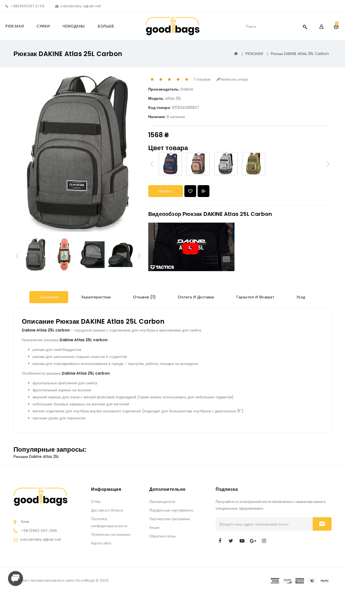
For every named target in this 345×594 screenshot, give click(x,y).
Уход (300, 297)
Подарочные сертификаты (171, 510)
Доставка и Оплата (107, 510)
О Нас (96, 501)
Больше (106, 26)
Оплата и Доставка (195, 297)
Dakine (187, 89)
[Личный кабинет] (321, 26)
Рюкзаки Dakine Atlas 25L (36, 456)
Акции (154, 527)
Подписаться (322, 524)
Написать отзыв (234, 79)
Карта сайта (101, 543)
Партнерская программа (169, 519)
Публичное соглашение (110, 534)
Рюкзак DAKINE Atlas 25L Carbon (300, 53)
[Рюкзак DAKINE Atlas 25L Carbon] (35, 254)
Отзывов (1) (144, 297)
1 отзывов (202, 79)
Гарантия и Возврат (254, 297)
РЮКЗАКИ (14, 26)
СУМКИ (43, 26)
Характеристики (95, 297)
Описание (49, 297)
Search (305, 26)
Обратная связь (162, 536)
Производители (162, 501)
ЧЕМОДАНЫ (74, 26)
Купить (165, 191)
